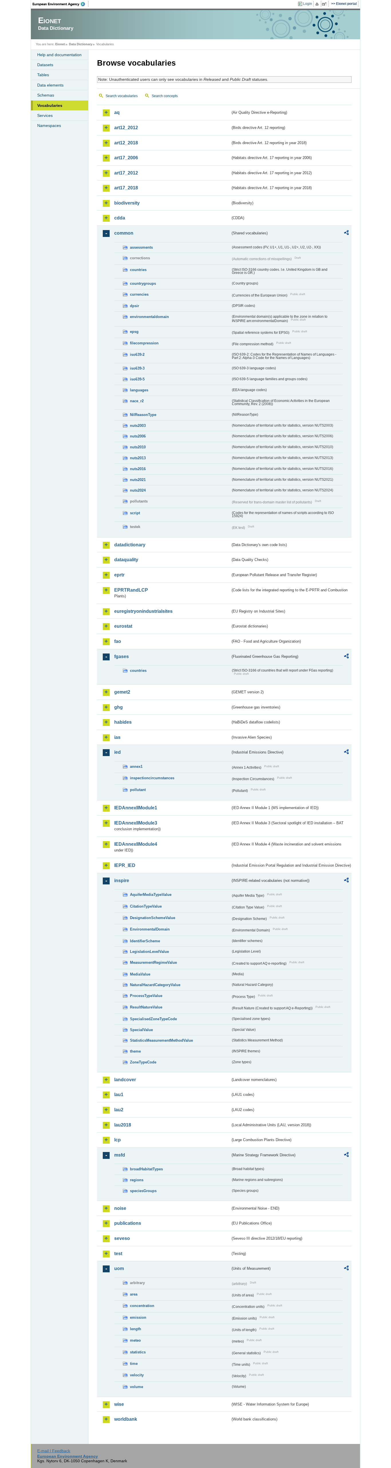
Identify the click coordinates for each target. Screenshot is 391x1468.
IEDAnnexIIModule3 (135, 823)
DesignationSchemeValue (152, 918)
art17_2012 (126, 172)
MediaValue (140, 974)
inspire (121, 880)
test (118, 1253)
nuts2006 (138, 436)
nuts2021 (138, 480)
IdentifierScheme (145, 941)
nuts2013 (138, 458)
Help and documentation (59, 54)
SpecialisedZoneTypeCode (153, 1019)
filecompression (144, 343)
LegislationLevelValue (149, 951)
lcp (117, 1139)
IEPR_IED (124, 865)
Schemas (45, 95)
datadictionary (129, 544)
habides (123, 722)
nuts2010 (138, 447)
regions (136, 1180)
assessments (141, 247)
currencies (139, 294)
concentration (142, 1306)
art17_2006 (126, 157)
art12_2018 (126, 142)
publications (127, 1223)
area (133, 1294)
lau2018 (122, 1124)
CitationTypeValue (146, 906)
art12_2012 (126, 127)
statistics (138, 1352)
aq (117, 112)
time (134, 1363)
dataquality (126, 559)
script (135, 513)
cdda (119, 217)
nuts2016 (138, 469)
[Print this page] (318, 4)
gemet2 (122, 692)
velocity (137, 1375)
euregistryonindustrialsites (143, 611)
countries (138, 270)
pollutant (138, 790)
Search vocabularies (122, 96)
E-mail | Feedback (53, 1451)
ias (117, 737)
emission (138, 1317)
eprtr (119, 574)
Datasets (45, 64)
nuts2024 (138, 490)
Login (307, 3)
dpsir (134, 306)
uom (119, 1268)
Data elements (50, 85)
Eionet (60, 44)
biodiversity (127, 203)
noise (120, 1208)
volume (136, 1387)
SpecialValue (141, 1030)
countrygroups (143, 283)
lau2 (118, 1109)
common (123, 233)
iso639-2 (137, 354)
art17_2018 (126, 187)
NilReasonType (143, 415)
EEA (61, 4)
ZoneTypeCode (143, 1062)
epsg (134, 331)
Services (45, 115)
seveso (122, 1238)
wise (119, 1404)
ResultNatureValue (146, 1007)
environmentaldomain (149, 317)
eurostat (123, 626)
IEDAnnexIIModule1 (135, 807)
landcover (125, 1079)
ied (117, 752)
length (135, 1329)
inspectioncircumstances (152, 778)
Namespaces (49, 125)
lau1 (118, 1094)
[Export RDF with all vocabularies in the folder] (346, 233)
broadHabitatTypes (146, 1169)
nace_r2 (137, 401)
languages (139, 390)
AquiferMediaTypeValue (150, 894)
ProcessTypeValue (146, 996)
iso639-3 (137, 368)
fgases (121, 656)
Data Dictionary (80, 44)
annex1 (136, 766)
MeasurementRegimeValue (153, 962)
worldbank (125, 1419)
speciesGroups (143, 1191)
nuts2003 (138, 425)
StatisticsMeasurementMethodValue (161, 1040)
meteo (135, 1340)
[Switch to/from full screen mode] (325, 4)
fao (117, 641)
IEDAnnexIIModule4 (135, 844)
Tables (43, 74)
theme (135, 1051)
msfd (119, 1155)
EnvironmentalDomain (150, 929)
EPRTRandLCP (131, 590)
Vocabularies (49, 105)
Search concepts (165, 96)
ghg (118, 707)
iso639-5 (137, 379)
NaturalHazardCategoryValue (155, 985)
